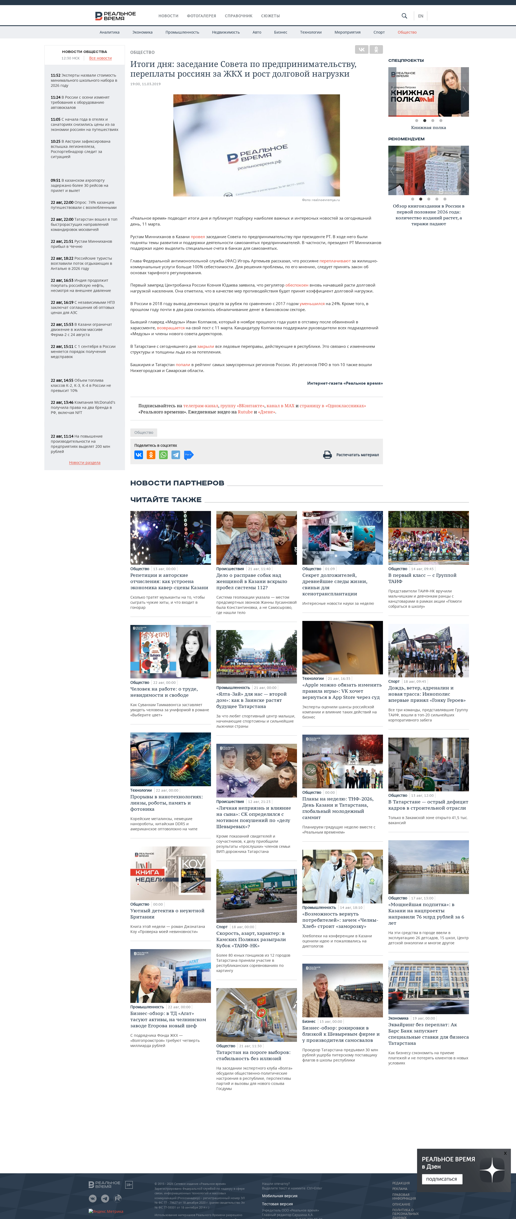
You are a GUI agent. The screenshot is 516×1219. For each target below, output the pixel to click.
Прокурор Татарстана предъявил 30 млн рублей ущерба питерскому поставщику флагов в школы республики (341, 1044)
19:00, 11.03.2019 (145, 84)
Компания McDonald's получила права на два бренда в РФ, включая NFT (83, 407)
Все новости (100, 58)
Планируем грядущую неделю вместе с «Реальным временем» (338, 815)
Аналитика (110, 32)
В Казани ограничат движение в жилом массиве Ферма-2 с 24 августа (81, 329)
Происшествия (230, 568)
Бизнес (280, 32)
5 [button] (444, 199)
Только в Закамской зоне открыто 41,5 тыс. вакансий (428, 812)
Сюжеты (270, 15)
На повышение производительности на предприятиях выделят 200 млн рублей (80, 444)
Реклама (399, 1189)
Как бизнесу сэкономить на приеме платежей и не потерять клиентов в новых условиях (428, 1043)
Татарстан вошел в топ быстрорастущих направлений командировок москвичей (84, 224)
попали (183, 364)
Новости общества (84, 52)
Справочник (239, 15)
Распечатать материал (357, 454)
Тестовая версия (277, 1203)
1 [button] (416, 120)
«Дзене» (266, 411)
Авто (257, 32)
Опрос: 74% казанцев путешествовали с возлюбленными (84, 205)
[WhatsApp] (163, 455)
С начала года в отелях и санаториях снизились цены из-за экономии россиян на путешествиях (84, 124)
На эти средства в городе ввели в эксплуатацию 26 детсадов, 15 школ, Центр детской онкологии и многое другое (428, 923)
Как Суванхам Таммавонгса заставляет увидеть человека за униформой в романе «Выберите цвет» (169, 701)
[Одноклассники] (376, 49)
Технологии (311, 32)
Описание (401, 1204)
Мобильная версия (280, 1195)
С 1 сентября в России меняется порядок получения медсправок (83, 351)
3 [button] (432, 120)
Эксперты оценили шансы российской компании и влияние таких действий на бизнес (342, 701)
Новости (168, 15)
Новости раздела (85, 463)
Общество (407, 32)
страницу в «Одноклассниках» (333, 405)
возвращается (171, 327)
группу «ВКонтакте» (242, 405)
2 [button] (424, 120)
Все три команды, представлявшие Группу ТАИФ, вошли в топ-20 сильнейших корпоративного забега (428, 704)
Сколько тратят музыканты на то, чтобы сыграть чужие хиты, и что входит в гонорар (169, 591)
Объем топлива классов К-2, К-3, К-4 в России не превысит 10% (81, 385)
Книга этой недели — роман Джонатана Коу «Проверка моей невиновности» (167, 920)
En (420, 16)
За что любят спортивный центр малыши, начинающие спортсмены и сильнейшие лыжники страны (255, 710)
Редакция (401, 1183)
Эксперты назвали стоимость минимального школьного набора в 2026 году (84, 80)
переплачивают (335, 260)
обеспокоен (297, 285)
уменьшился (312, 303)
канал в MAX (281, 405)
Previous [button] (392, 92)
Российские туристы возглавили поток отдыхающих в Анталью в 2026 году (81, 263)
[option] (428, 92)
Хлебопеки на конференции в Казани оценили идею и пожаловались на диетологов (340, 930)
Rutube (245, 411)
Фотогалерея (201, 15)
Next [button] (465, 92)
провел (198, 236)
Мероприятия (348, 32)
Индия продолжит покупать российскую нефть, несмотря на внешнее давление (81, 285)
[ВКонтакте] (361, 49)
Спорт (379, 32)
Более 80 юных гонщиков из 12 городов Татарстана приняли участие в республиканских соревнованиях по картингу (253, 951)
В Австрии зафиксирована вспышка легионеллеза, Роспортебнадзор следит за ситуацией (80, 149)
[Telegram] (175, 455)
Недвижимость (226, 32)
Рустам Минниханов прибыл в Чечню (81, 244)
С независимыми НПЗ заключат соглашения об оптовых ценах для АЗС (83, 307)
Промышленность (182, 32)
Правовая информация (404, 1196)
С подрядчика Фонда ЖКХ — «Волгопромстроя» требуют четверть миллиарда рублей (168, 1029)
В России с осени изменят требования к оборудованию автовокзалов (80, 102)
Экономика (142, 32)
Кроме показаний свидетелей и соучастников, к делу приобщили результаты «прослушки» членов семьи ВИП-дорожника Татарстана (253, 829)
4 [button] (440, 120)
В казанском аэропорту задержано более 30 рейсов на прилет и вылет (79, 185)
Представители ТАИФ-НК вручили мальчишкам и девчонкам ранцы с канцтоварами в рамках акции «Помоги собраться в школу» (425, 590)
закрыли (205, 346)
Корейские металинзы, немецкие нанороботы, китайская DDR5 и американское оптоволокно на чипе (166, 812)
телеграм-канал (200, 405)
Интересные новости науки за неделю (338, 589)
